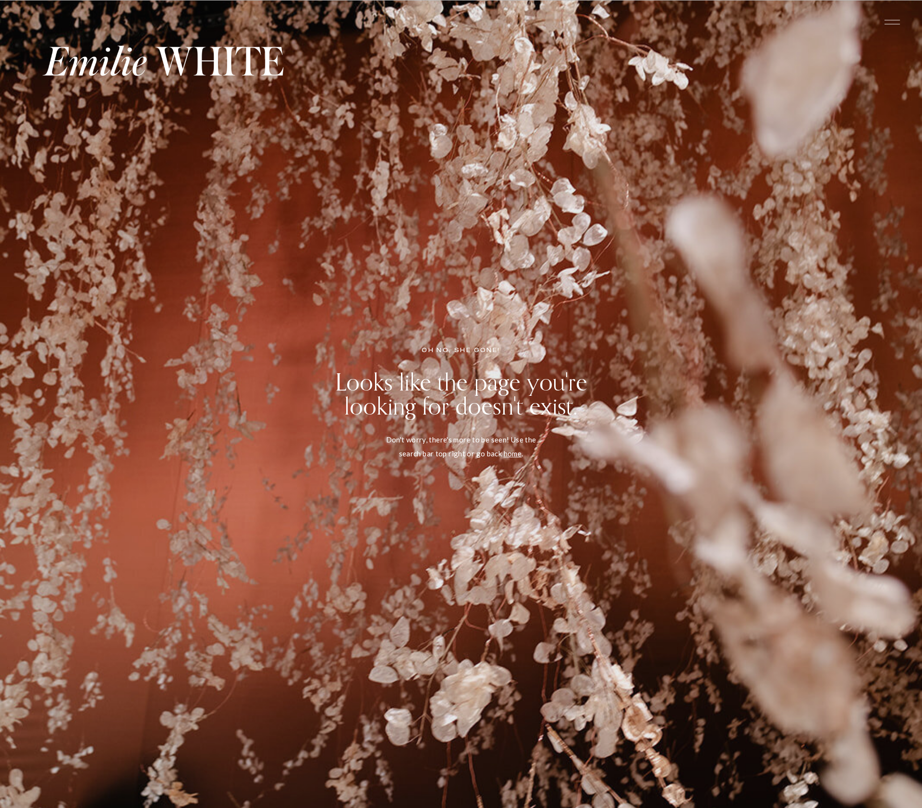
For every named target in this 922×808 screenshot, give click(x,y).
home (513, 453)
